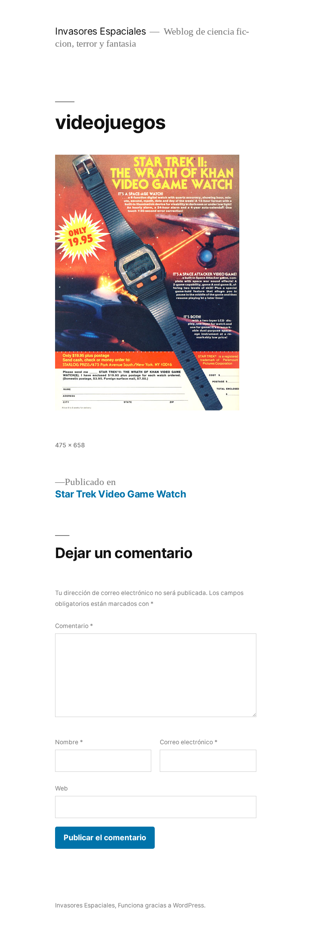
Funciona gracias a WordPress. (162, 905)
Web (61, 788)
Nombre (69, 742)
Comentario (74, 626)
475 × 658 (70, 445)
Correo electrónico (189, 742)
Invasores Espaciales (100, 31)
